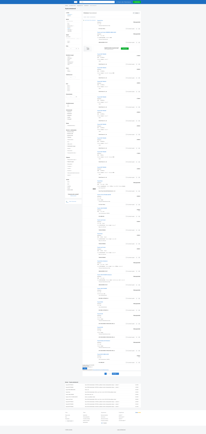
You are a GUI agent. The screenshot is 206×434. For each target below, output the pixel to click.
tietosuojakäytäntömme (97, 369)
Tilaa (85, 368)
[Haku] (80, 2)
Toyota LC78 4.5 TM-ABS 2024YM (104, 194)
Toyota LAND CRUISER (102, 208)
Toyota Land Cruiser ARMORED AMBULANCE (106, 32)
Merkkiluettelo (85, 422)
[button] (137, 29)
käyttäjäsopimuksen (105, 369)
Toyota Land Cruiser (101, 247)
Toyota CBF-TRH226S (101, 54)
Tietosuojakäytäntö (86, 416)
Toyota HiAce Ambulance (102, 261)
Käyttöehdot (85, 415)
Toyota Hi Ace (100, 20)
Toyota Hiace (100, 233)
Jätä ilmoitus (124, 48)
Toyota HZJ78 (100, 313)
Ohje (66, 416)
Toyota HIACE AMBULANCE (103, 354)
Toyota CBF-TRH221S (101, 67)
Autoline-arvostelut (86, 420)
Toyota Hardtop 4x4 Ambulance (103, 340)
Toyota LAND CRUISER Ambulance (104, 274)
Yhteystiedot (67, 418)
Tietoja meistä (67, 415)
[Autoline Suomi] (69, 2)
